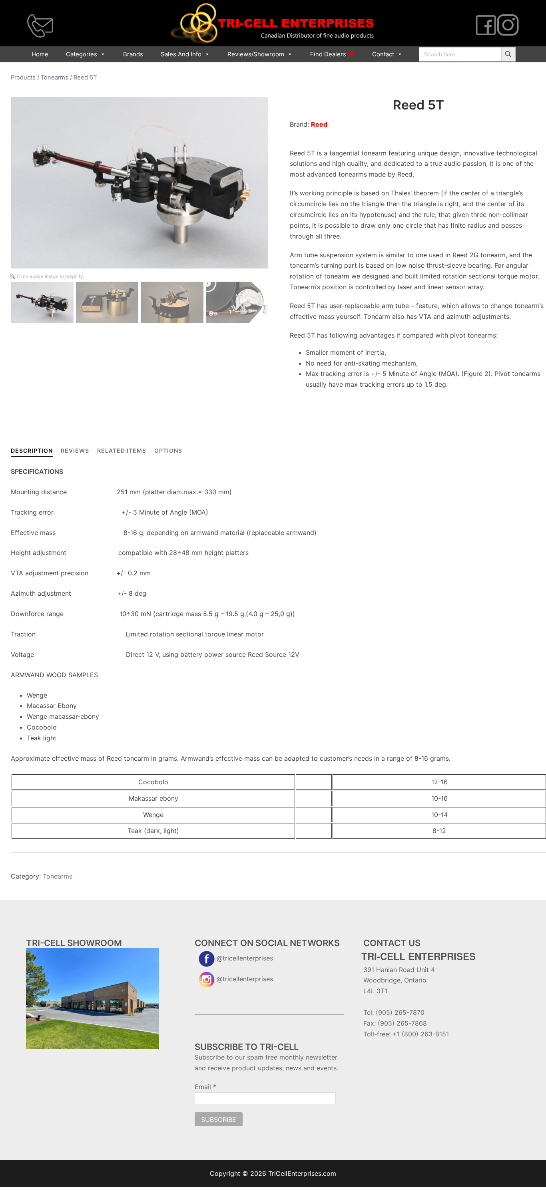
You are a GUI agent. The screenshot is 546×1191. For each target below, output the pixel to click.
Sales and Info (181, 54)
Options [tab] (168, 450)
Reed (319, 124)
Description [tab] (32, 450)
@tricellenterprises (245, 958)
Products (23, 77)
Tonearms (54, 77)
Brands (133, 54)
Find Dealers (328, 54)
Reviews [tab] (75, 450)
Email (205, 1087)
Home (40, 54)
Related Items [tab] (121, 450)
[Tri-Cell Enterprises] (273, 23)
